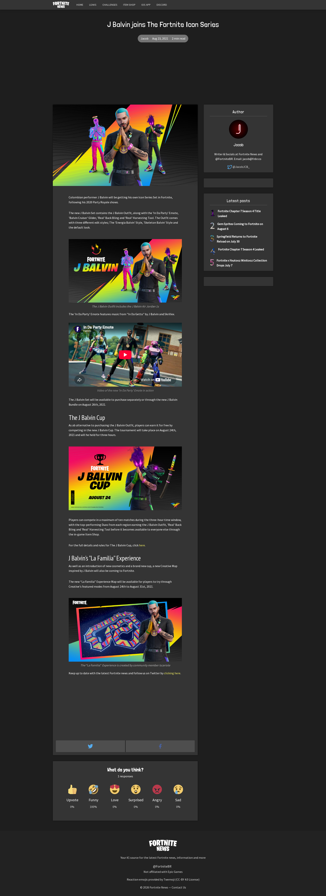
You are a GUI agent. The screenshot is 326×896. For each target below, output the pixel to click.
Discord (162, 4)
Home (79, 4)
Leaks (92, 4)
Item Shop (129, 4)
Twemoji (169, 879)
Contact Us (179, 887)
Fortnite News (159, 887)
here (142, 545)
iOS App (146, 4)
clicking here (172, 673)
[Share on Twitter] (91, 746)
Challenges (109, 4)
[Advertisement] (163, 76)
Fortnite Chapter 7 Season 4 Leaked (241, 249)
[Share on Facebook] (160, 746)
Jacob (144, 38)
